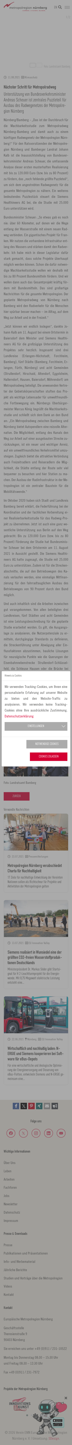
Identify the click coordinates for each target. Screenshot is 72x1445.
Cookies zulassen (49, 756)
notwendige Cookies (47, 744)
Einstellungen (36, 726)
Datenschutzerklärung (19, 716)
